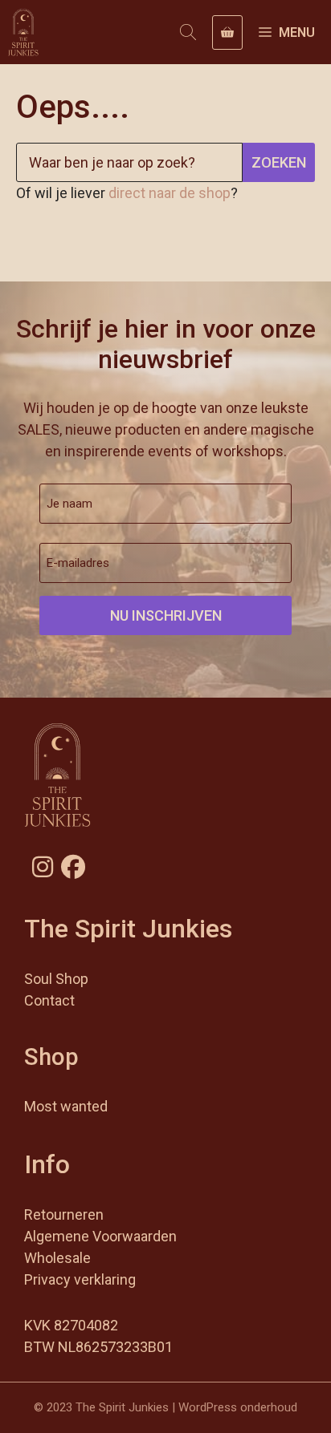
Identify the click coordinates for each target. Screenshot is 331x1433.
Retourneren (64, 1214)
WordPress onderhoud (237, 1407)
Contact (49, 1000)
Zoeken (278, 162)
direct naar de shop (169, 192)
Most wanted (66, 1106)
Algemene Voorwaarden (100, 1236)
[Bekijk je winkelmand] (227, 32)
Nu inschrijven (166, 615)
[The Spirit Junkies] (23, 32)
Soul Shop (56, 978)
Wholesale (57, 1257)
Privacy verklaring (80, 1279)
